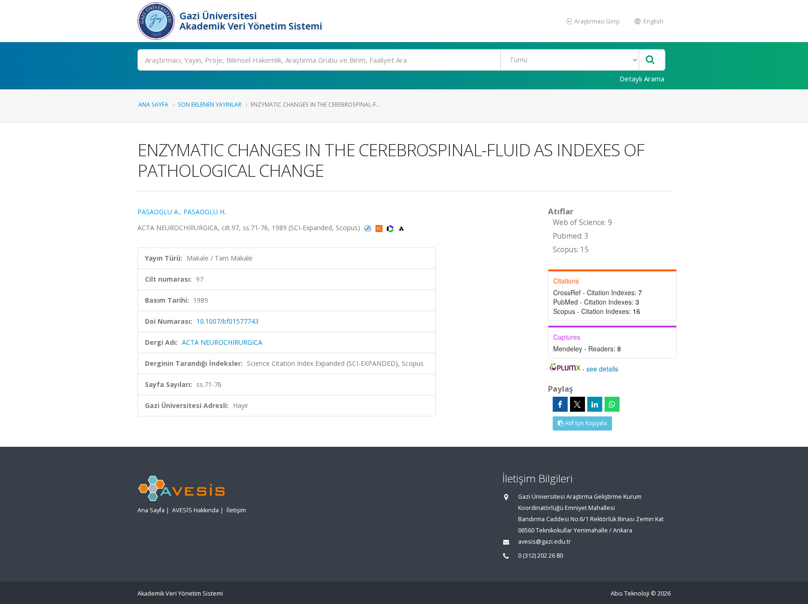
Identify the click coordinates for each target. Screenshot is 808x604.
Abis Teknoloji (630, 593)
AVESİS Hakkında (195, 510)
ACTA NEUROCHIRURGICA (222, 342)
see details (602, 368)
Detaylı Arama (642, 78)
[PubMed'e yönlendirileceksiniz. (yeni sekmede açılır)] (368, 227)
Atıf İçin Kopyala (585, 423)
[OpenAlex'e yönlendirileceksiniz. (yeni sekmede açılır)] (401, 227)
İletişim (236, 510)
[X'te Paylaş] (577, 404)
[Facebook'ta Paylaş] (560, 404)
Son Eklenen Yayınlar (209, 104)
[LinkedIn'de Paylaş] (594, 404)
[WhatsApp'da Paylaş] (612, 404)
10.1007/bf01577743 (227, 321)
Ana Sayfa (153, 104)
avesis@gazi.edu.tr (544, 542)
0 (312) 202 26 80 (540, 556)
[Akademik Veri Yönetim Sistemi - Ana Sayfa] (157, 21)
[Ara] (650, 60)
